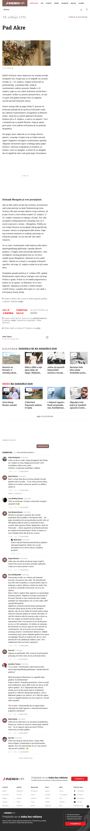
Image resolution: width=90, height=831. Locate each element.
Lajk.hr (47, 798)
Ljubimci (34, 798)
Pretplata (34, 3)
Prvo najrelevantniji (25, 452)
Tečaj (61, 791)
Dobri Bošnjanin (14, 457)
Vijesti (49, 3)
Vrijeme (62, 802)
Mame (33, 805)
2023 (51, 390)
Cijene (81, 3)
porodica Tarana (14, 664)
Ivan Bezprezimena (15, 512)
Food (32, 802)
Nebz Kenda (12, 719)
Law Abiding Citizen (15, 498)
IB (5, 513)
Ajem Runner (13, 476)
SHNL (19, 802)
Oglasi (73, 3)
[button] (5, 357)
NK (5, 720)
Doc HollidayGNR (14, 575)
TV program (63, 794)
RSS (60, 805)
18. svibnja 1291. (14, 17)
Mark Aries (18, 540)
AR (5, 478)
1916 (74, 355)
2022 (74, 390)
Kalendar (10, 348)
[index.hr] (14, 3)
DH (5, 576)
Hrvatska (5, 794)
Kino (60, 798)
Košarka (19, 805)
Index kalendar (78, 17)
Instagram (80, 798)
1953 (29, 355)
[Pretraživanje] (86, 10)
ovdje (13, 320)
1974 (51, 355)
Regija (4, 798)
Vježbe (47, 802)
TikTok (79, 802)
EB (5, 560)
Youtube (80, 794)
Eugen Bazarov (13, 558)
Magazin (34, 787)
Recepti (48, 794)
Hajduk (19, 798)
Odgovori (48, 805)
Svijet (4, 791)
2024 (29, 390)
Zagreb (4, 802)
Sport (56, 3)
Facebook (80, 791)
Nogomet (20, 791)
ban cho (11, 738)
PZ (5, 652)
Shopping (34, 791)
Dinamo (19, 794)
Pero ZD (11, 650)
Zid (42, 3)
